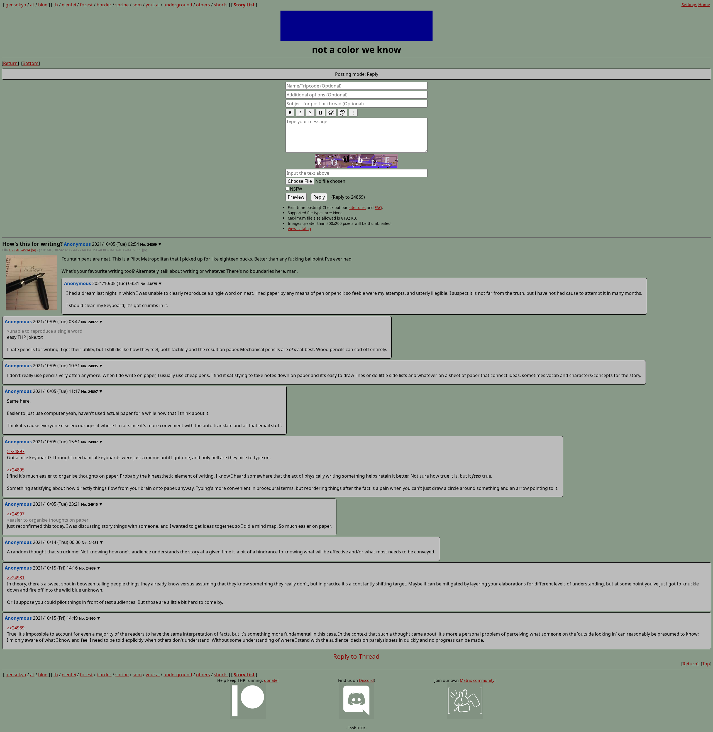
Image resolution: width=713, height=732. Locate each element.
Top (706, 664)
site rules (357, 207)
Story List (244, 5)
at (32, 5)
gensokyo (16, 5)
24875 (152, 283)
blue (42, 5)
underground (177, 5)
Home (704, 4)
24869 (152, 244)
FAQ (378, 207)
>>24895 (16, 470)
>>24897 (16, 451)
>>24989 (16, 628)
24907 (93, 441)
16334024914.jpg (22, 249)
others (203, 5)
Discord (366, 680)
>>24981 (16, 578)
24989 (91, 568)
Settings (689, 4)
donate (270, 680)
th (55, 5)
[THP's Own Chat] (465, 701)
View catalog (299, 228)
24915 (93, 504)
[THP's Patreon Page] (248, 701)
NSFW (296, 189)
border (104, 5)
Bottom (30, 63)
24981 (93, 542)
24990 (91, 618)
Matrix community (477, 680)
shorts (221, 5)
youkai (153, 5)
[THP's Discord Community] (356, 701)
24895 (93, 365)
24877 (93, 321)
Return (10, 63)
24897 (93, 391)
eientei (69, 5)
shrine (122, 5)
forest (86, 5)
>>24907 (16, 514)
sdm (137, 5)
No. (143, 244)
